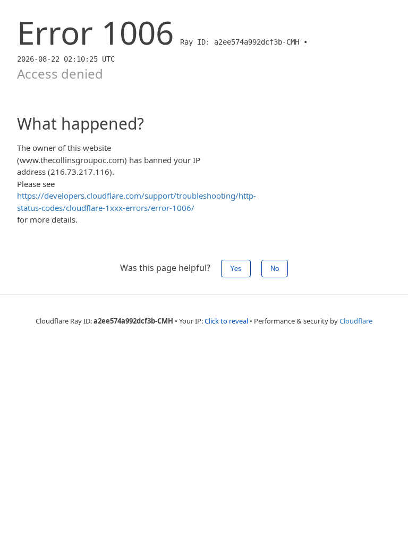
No (274, 269)
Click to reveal (226, 321)
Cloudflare (355, 321)
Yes (236, 269)
